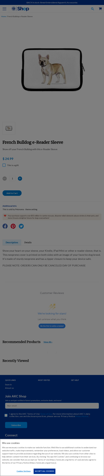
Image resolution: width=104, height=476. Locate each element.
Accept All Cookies (44, 471)
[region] (52, 457)
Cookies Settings (24, 471)
